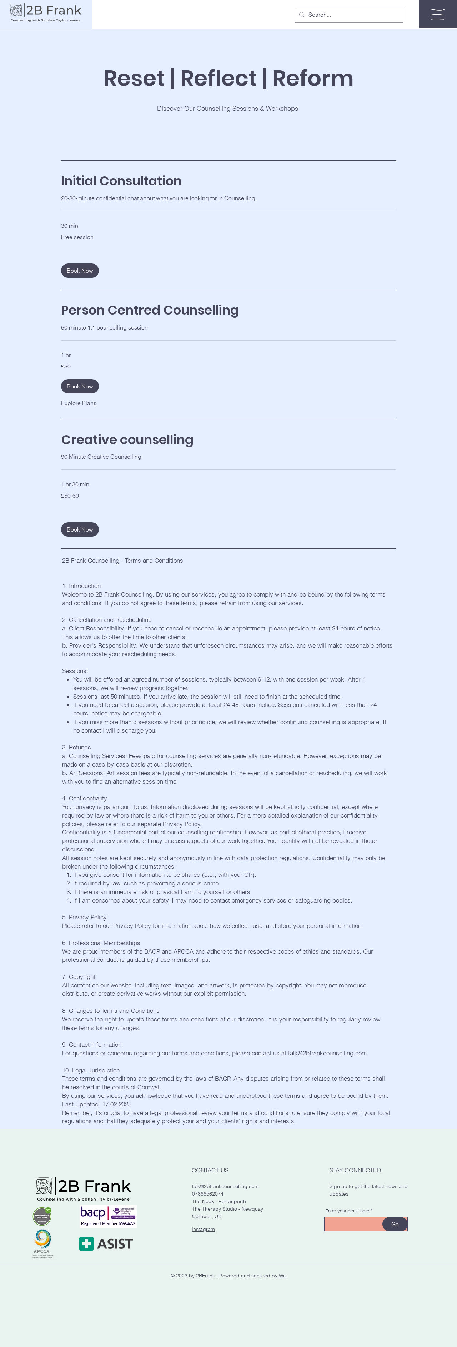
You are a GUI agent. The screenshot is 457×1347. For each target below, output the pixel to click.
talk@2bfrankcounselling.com (327, 1053)
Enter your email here (347, 1210)
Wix (283, 1275)
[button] (438, 14)
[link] (228, 181)
